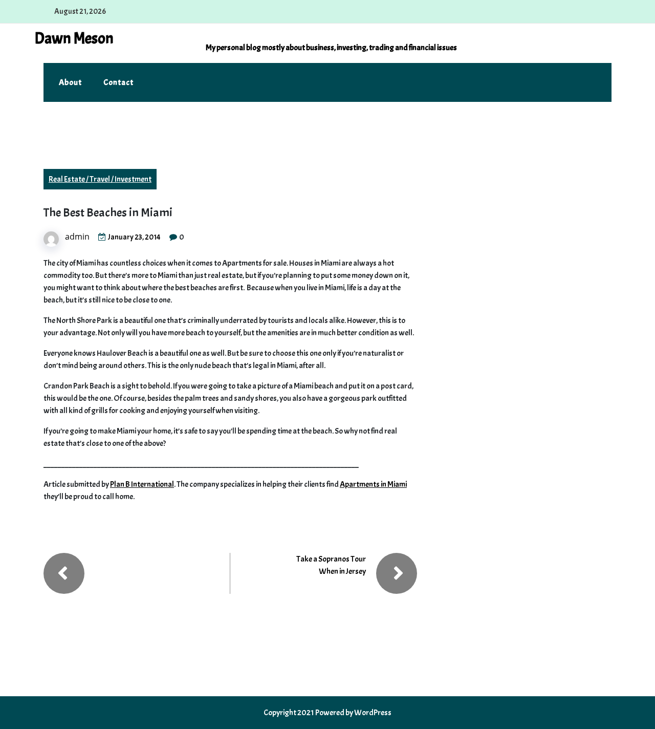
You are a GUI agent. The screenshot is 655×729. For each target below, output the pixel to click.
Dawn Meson (74, 38)
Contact (118, 82)
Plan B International (142, 484)
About (70, 82)
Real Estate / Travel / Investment (100, 179)
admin (77, 236)
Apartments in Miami (373, 484)
